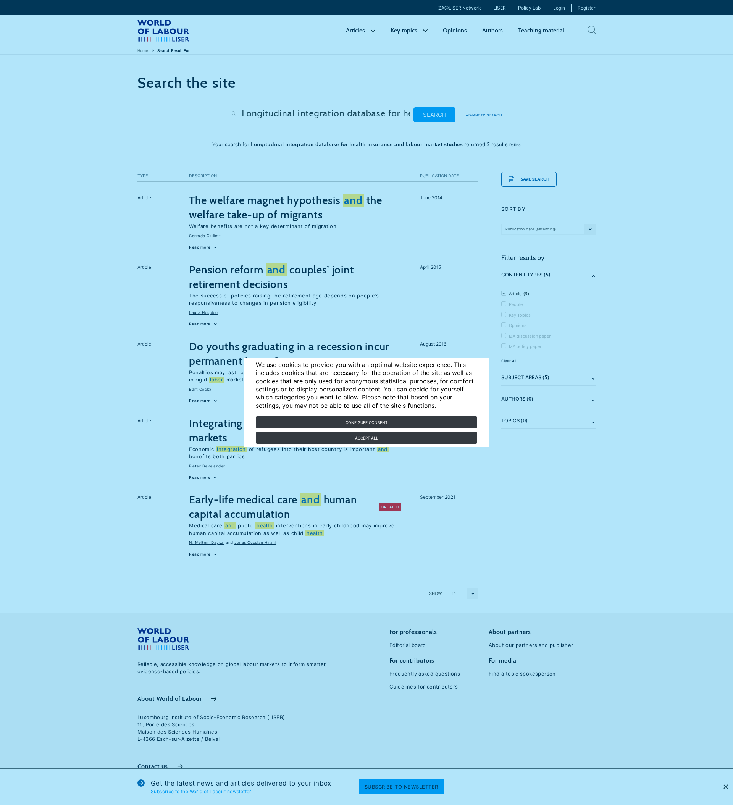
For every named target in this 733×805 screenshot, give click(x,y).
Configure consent (366, 422)
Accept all (366, 438)
